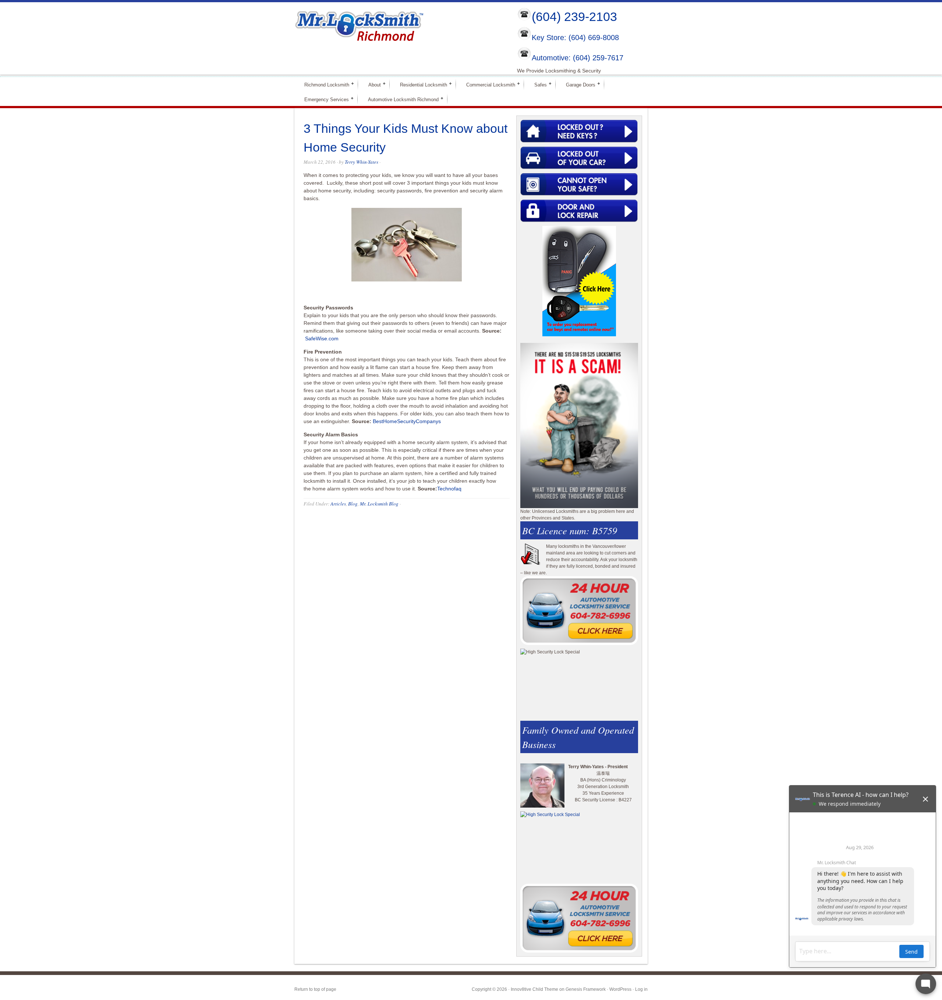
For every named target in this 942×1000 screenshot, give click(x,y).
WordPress (620, 989)
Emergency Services (323, 99)
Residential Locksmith (420, 84)
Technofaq (449, 489)
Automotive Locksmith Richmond (400, 99)
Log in (641, 989)
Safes (537, 84)
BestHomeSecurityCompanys (407, 421)
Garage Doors (577, 84)
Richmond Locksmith (323, 84)
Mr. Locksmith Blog (379, 503)
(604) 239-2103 (574, 17)
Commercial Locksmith (487, 84)
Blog (353, 503)
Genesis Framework (586, 989)
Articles (338, 503)
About (371, 84)
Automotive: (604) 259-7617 (577, 58)
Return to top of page (315, 989)
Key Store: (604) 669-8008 (575, 38)
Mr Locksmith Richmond (358, 24)
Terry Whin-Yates (361, 162)
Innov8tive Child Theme (534, 989)
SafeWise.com (322, 338)
